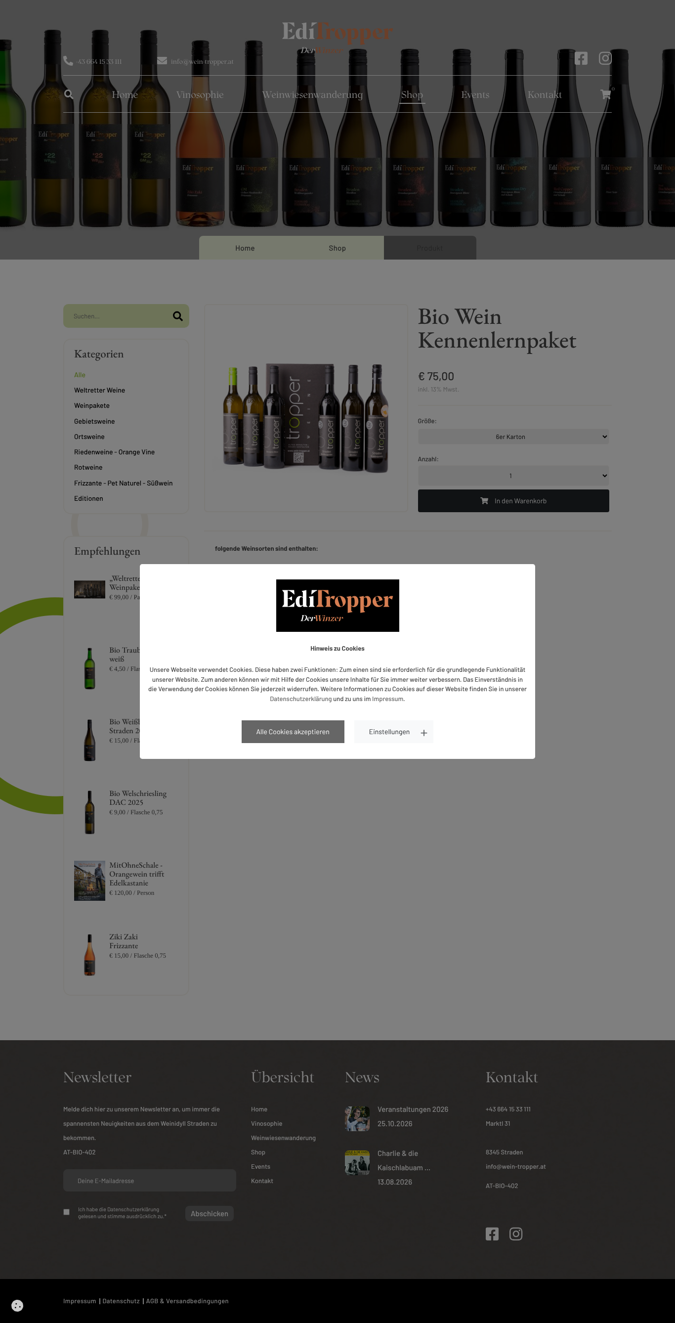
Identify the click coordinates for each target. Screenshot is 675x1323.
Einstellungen (389, 731)
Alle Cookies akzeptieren (293, 731)
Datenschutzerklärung (301, 699)
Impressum (387, 699)
